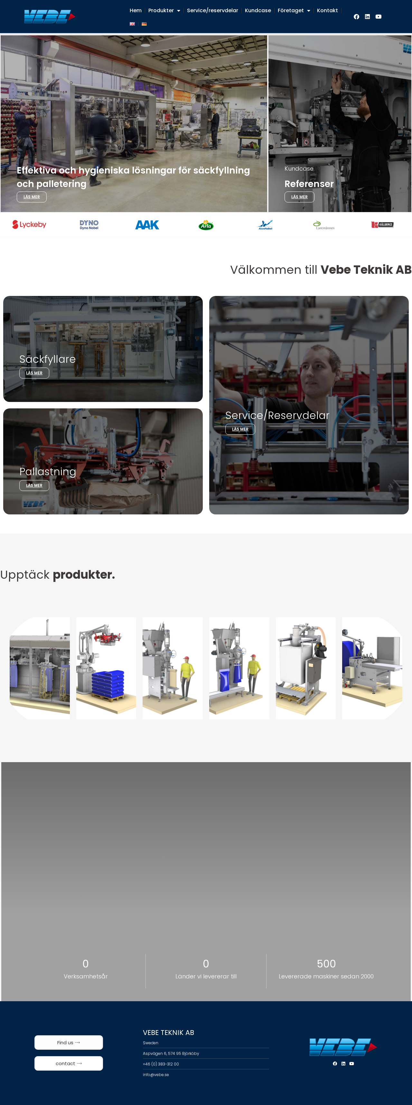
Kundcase (258, 10)
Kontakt (327, 10)
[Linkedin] (367, 16)
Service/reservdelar (212, 10)
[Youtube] (378, 16)
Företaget (291, 10)
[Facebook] (356, 16)
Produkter (161, 10)
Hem (136, 10)
